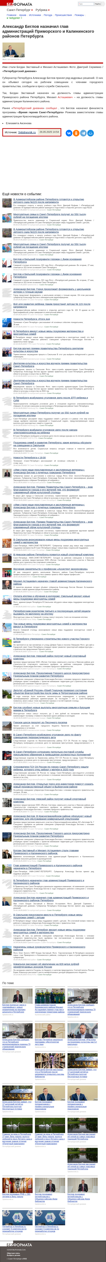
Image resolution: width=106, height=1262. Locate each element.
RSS (25, 1259)
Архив (22, 15)
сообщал (51, 108)
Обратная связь (13, 1253)
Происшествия (63, 15)
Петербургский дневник (28, 108)
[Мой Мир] (90, 133)
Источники (35, 15)
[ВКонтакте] (69, 133)
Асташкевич (65, 97)
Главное (11, 15)
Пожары (79, 15)
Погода (48, 15)
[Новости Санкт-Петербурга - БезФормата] (16, 3)
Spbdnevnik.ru (27, 132)
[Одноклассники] (76, 133)
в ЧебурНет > (14, 18)
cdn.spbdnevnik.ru (14, 59)
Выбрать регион (13, 1255)
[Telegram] (83, 133)
